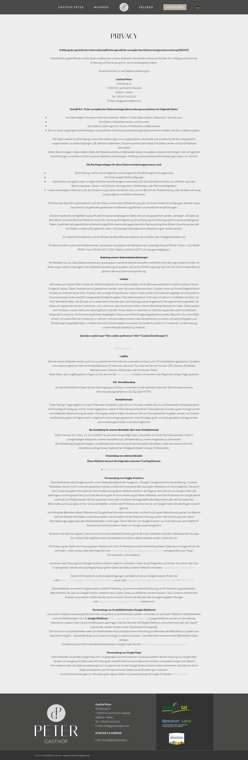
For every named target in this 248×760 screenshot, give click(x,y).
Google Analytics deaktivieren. (179, 567)
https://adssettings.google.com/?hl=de (120, 601)
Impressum (66, 755)
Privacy (58, 755)
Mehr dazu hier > (124, 348)
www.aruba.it (124, 374)
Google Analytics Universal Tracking (124, 469)
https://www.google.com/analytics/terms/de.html (87, 580)
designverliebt (84, 755)
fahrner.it (74, 755)
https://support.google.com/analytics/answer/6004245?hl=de (160, 580)
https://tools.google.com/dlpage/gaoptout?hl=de (137, 550)
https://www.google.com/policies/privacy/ (164, 644)
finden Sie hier (179, 674)
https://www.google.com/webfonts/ (128, 618)
